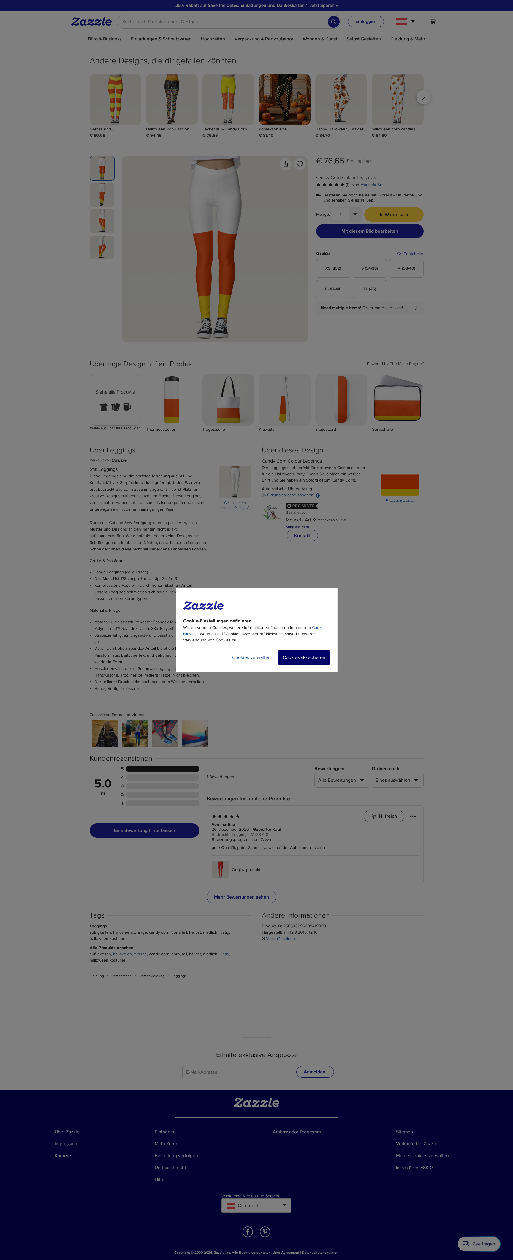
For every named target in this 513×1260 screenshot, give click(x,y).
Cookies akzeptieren (304, 657)
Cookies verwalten (251, 657)
